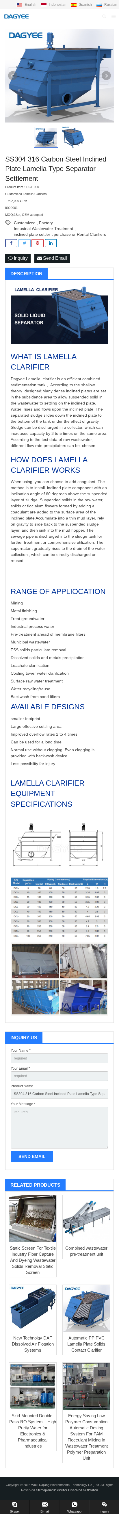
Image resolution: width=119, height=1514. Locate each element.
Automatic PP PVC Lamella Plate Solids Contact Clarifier (86, 1343)
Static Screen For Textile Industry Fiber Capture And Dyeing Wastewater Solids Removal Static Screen (33, 1260)
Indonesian (57, 5)
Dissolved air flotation (83, 1490)
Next (106, 75)
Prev (12, 75)
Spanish (85, 5)
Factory (46, 222)
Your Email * (20, 1068)
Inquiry (20, 258)
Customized (25, 222)
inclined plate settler (32, 234)
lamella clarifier (57, 1490)
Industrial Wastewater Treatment (43, 228)
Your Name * (21, 1051)
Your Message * (23, 1104)
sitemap (41, 1490)
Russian (110, 5)
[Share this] (11, 243)
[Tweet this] (24, 243)
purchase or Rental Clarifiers (80, 234)
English (30, 5)
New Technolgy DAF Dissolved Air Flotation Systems (33, 1343)
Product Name (22, 1086)
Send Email (54, 258)
